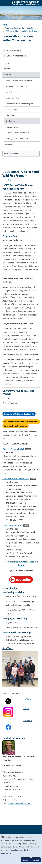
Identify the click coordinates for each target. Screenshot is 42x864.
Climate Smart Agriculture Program (19, 103)
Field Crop (10, 115)
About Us (7, 68)
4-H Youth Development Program (19, 80)
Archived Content (11, 153)
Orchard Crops (11, 109)
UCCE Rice (27, 720)
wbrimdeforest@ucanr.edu (19, 803)
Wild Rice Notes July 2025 (13, 449)
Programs (7, 74)
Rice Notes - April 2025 (12, 525)
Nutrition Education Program (17, 86)
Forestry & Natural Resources (17, 138)
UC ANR (5, 25)
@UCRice (27, 699)
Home (6, 63)
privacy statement (8, 853)
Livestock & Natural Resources (17, 132)
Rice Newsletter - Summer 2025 (15, 478)
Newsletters (8, 144)
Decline (26, 860)
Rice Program (11, 121)
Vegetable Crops (12, 127)
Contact (9, 92)
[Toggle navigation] (4, 3)
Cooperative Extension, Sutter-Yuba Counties (21, 28)
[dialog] (21, 849)
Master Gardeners (13, 98)
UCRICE (26, 708)
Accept (36, 860)
